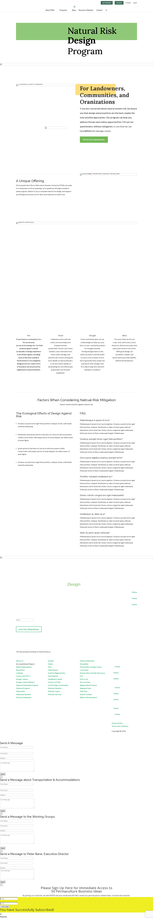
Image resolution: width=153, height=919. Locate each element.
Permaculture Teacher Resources (92, 673)
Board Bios (20, 670)
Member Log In (54, 691)
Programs (63, 10)
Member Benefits (55, 688)
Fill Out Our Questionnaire (94, 139)
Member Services (54, 694)
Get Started (107, 3)
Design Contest (22, 679)
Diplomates (20, 691)
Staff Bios (83, 691)
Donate (119, 3)
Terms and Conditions (120, 726)
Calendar (19, 673)
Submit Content (86, 694)
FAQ (50, 667)
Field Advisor (53, 670)
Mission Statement (87, 661)
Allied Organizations (24, 667)
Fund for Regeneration (56, 673)
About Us (19, 661)
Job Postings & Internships (58, 685)
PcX (81, 676)
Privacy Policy (117, 723)
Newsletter (84, 664)
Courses (128, 3)
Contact (99, 10)
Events (50, 664)
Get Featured (53, 676)
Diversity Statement (23, 697)
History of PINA (54, 682)
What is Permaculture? (88, 697)
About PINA (50, 10)
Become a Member (86, 10)
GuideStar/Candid (55, 679)
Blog (74, 10)
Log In (135, 3)
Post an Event (85, 682)
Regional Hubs (85, 688)
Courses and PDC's (23, 676)
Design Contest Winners (25, 682)
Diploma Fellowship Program (27, 685)
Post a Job (84, 679)
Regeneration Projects (88, 685)
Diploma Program (23, 688)
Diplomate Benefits (23, 694)
